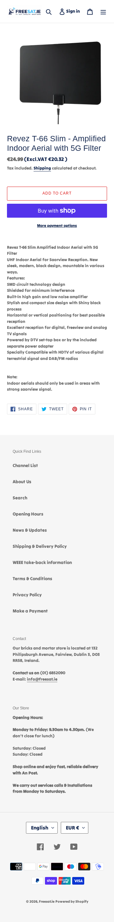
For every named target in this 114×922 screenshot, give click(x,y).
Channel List (25, 465)
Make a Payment (30, 611)
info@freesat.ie (42, 679)
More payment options (57, 225)
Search (20, 498)
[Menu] (103, 11)
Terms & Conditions (32, 578)
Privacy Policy (27, 595)
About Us (22, 481)
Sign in (74, 11)
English (39, 827)
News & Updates (30, 530)
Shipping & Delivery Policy (40, 546)
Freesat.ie (46, 901)
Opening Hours (28, 514)
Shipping (42, 168)
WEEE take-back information (42, 562)
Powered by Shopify (71, 901)
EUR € (72, 827)
